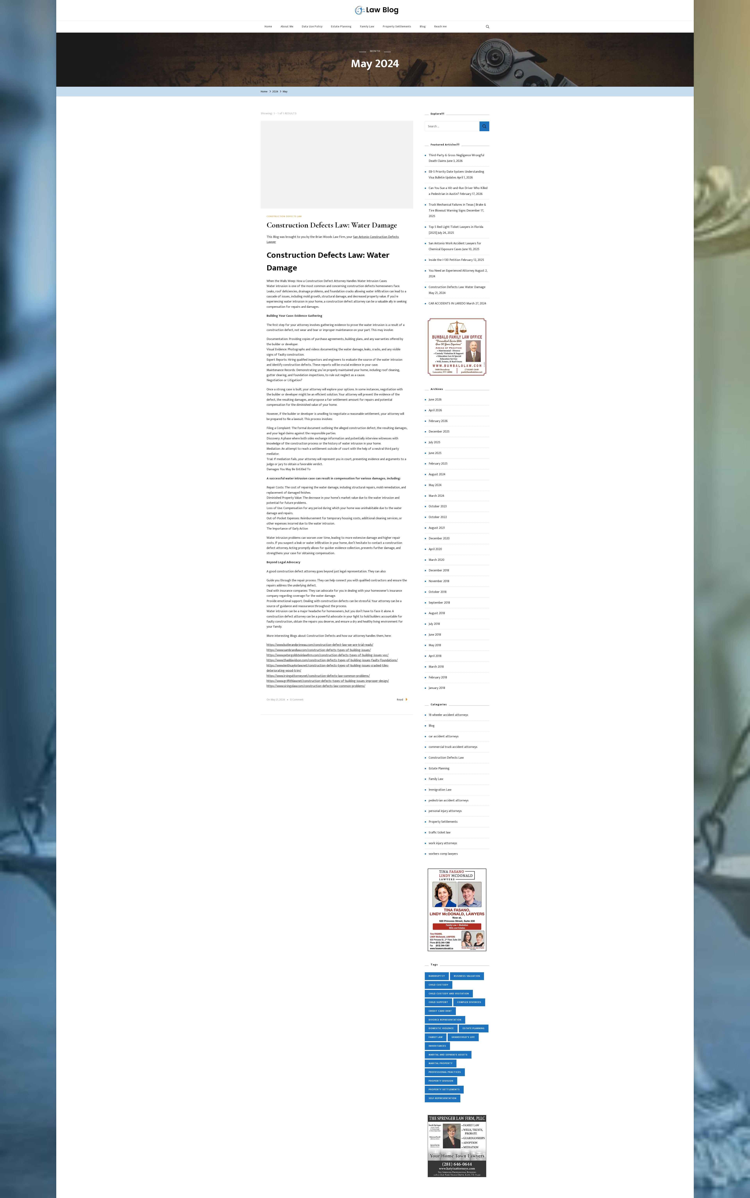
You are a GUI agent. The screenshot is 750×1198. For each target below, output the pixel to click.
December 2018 (439, 570)
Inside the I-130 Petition (444, 260)
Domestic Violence (441, 1028)
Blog (423, 26)
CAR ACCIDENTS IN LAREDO (447, 303)
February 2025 (438, 463)
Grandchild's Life (463, 1037)
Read (400, 699)
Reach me (440, 26)
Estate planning (474, 1028)
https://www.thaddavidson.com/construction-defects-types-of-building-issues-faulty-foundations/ (332, 660)
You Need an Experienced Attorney (451, 270)
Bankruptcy (437, 976)
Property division (441, 1081)
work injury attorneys (443, 843)
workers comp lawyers (443, 853)
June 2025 (435, 453)
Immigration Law (440, 789)
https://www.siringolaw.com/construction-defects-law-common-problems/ (316, 686)
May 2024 (435, 485)
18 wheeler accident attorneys (448, 715)
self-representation (442, 1098)
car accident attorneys (444, 736)
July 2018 (434, 624)
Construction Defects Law (284, 216)
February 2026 (438, 421)
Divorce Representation (445, 1020)
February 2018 (438, 677)
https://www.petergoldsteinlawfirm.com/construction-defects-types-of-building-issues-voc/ (327, 655)
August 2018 (437, 613)
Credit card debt (440, 1011)
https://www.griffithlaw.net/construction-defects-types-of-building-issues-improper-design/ (328, 681)
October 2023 (438, 506)
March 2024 (436, 496)
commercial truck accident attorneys (453, 747)
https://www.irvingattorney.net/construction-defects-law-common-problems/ (318, 676)
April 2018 (435, 656)
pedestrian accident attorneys (449, 800)
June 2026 (435, 399)
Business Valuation (467, 976)
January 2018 (437, 688)
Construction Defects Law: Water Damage (332, 225)
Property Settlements (397, 26)
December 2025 (439, 431)
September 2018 (439, 602)
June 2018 (435, 634)
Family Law (367, 26)
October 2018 (437, 592)
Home (268, 26)
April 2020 (435, 549)
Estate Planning (341, 26)
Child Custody (438, 985)
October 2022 (438, 517)
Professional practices (445, 1072)
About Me (287, 26)
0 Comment (297, 700)
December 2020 (439, 538)
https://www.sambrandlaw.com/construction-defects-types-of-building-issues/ (319, 650)
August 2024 (437, 474)
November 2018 (439, 581)
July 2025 (434, 442)
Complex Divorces (469, 1002)
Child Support (438, 1002)
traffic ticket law (439, 832)
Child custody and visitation (449, 994)
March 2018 (436, 666)
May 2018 (435, 645)
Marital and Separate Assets (448, 1055)
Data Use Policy (312, 26)
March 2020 (436, 560)
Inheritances (437, 1046)
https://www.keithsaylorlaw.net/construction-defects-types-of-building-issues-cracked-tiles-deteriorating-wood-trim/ (328, 668)
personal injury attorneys (445, 811)
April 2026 (435, 410)
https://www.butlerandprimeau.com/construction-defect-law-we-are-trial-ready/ (320, 645)
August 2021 (437, 528)
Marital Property (441, 1063)
